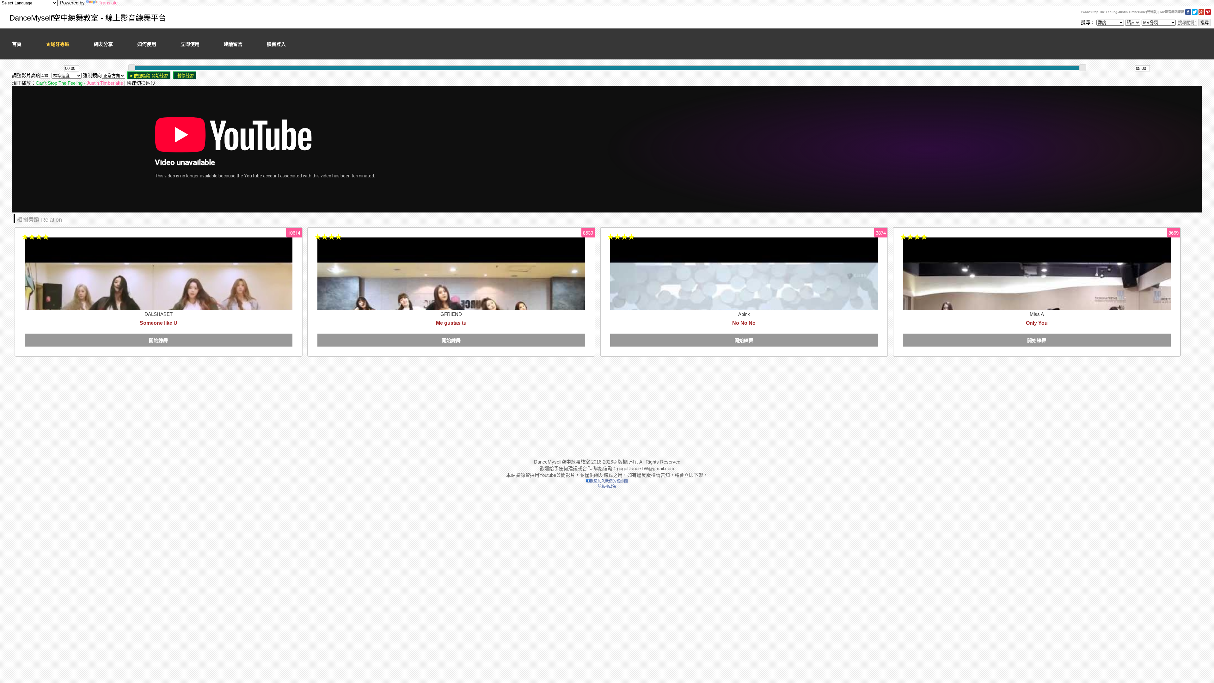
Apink (744, 314)
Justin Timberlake (105, 83)
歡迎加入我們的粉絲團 (609, 481)
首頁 (16, 44)
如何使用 (146, 44)
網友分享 (103, 44)
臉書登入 (276, 44)
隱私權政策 (607, 486)
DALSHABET (158, 314)
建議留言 (233, 44)
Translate (108, 2)
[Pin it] (1208, 13)
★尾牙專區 (58, 44)
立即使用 (190, 44)
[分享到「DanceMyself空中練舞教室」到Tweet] (1195, 13)
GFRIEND (451, 314)
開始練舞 (158, 340)
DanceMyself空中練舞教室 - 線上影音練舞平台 (87, 18)
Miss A (1037, 314)
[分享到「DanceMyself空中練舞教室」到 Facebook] (1188, 13)
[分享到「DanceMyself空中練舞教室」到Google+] (1201, 13)
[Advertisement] (201, 403)
